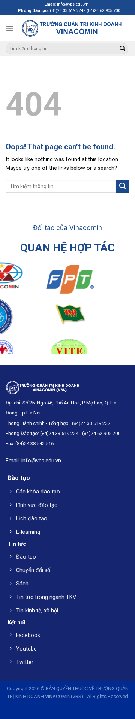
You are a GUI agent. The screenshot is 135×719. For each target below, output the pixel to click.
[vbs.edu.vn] (72, 28)
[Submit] (122, 49)
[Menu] (10, 28)
